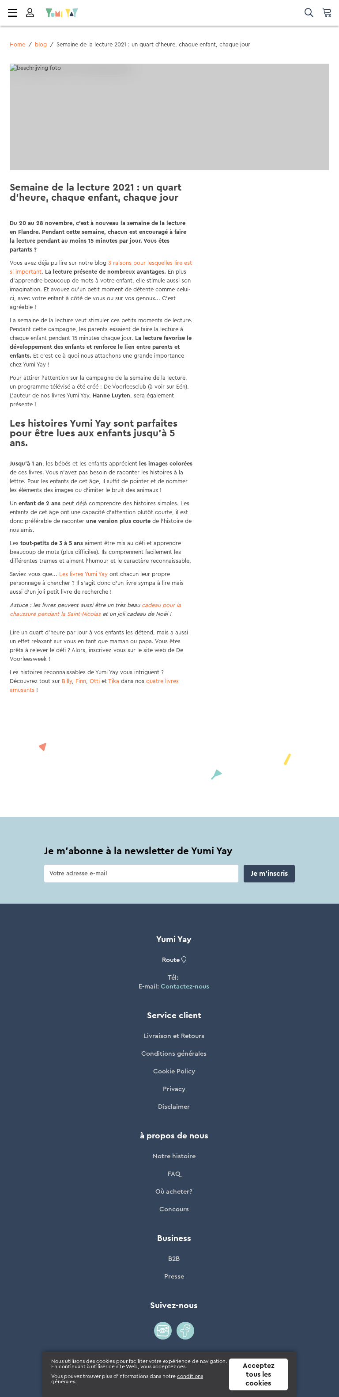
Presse (174, 1276)
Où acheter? (173, 1191)
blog (41, 44)
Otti (95, 681)
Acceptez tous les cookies (258, 1374)
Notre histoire (174, 1156)
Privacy (174, 1089)
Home (17, 44)
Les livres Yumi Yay (83, 574)
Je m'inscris (269, 873)
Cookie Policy (174, 1071)
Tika (113, 681)
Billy (67, 681)
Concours (174, 1209)
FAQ (174, 1174)
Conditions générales (174, 1053)
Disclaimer (174, 1106)
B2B (174, 1259)
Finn (80, 681)
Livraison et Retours (173, 1036)
